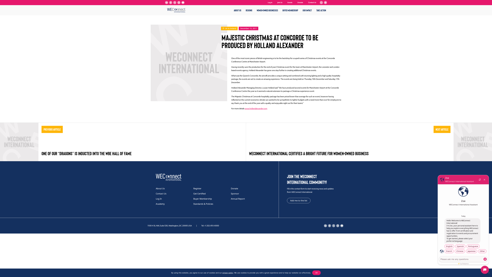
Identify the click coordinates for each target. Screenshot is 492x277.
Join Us (279, 2)
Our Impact (307, 10)
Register (197, 188)
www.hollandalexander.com (256, 108)
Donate (300, 2)
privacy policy (227, 273)
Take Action (321, 10)
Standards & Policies (203, 203)
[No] (489, 272)
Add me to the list (298, 200)
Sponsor (235, 193)
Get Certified (199, 193)
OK (316, 273)
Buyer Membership (290, 10)
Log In (270, 2)
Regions (249, 10)
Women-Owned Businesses (267, 10)
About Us (237, 10)
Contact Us (312, 2)
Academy (160, 203)
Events (290, 2)
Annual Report (238, 198)
